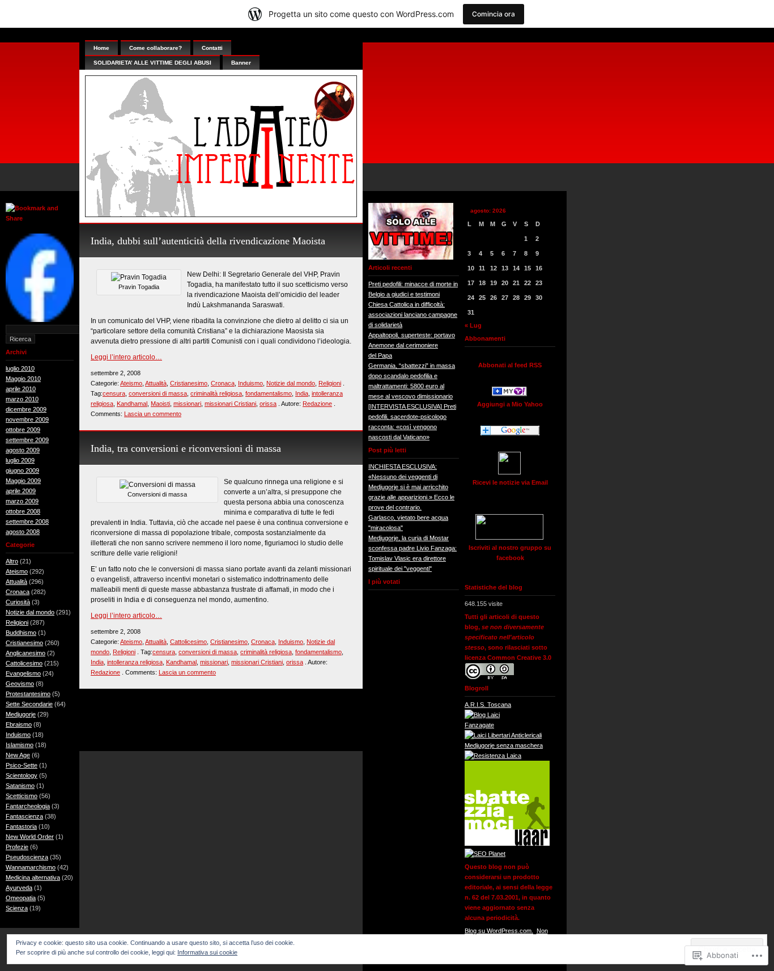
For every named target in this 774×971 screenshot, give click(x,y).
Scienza (17, 908)
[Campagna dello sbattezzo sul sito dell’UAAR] (507, 843)
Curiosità (18, 602)
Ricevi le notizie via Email (510, 482)
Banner (241, 63)
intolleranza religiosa (135, 662)
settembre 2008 (27, 521)
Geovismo (20, 683)
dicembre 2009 (26, 409)
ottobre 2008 (23, 511)
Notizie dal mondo (30, 612)
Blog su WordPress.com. (499, 930)
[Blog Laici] (482, 714)
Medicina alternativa (33, 877)
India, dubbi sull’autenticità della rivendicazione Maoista (208, 241)
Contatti (212, 48)
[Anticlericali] (503, 735)
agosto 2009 (23, 450)
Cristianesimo (24, 642)
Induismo (18, 734)
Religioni (17, 622)
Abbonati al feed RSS (510, 365)
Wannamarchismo (31, 867)
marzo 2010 (22, 399)
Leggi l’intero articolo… (126, 357)
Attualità (16, 581)
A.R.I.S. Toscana (488, 704)
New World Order (30, 836)
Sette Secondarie (29, 704)
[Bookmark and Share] (40, 218)
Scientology (21, 775)
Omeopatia (21, 897)
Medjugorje (21, 714)
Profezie (17, 846)
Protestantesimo (28, 693)
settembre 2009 (27, 439)
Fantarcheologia (28, 806)
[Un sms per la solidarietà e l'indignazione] (40, 319)
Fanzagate (479, 725)
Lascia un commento (152, 413)
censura (114, 393)
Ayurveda (19, 887)
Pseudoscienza (27, 857)
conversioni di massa (158, 393)
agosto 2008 (23, 531)
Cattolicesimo (24, 663)
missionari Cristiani (230, 403)
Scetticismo (21, 795)
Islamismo (19, 744)
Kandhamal (132, 403)
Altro (12, 561)
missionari (187, 403)
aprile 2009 (21, 490)
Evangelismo (23, 673)
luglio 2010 (20, 368)
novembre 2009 (27, 419)
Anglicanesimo (25, 653)
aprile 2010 (21, 388)
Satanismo (20, 785)
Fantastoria (21, 826)
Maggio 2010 (23, 378)
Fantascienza (24, 816)
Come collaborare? (155, 48)
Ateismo (17, 571)
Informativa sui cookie (207, 952)
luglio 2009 (20, 460)
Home (101, 48)
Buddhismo (21, 632)
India (301, 393)
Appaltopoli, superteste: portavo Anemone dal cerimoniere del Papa (411, 345)
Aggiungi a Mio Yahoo (510, 404)
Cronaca (17, 591)
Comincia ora (493, 14)
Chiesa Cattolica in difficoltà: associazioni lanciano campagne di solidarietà (412, 314)
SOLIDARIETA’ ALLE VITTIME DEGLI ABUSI (152, 63)
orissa (268, 403)
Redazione (317, 403)
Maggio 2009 (23, 480)
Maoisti (160, 403)
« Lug (473, 325)
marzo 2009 (22, 501)
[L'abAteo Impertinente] (509, 394)
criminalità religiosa (216, 393)
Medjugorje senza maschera (504, 745)
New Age (18, 755)
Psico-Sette (21, 765)
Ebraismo (19, 724)
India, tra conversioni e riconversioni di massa (186, 448)
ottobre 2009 (23, 429)
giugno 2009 (22, 470)
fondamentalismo (268, 393)
